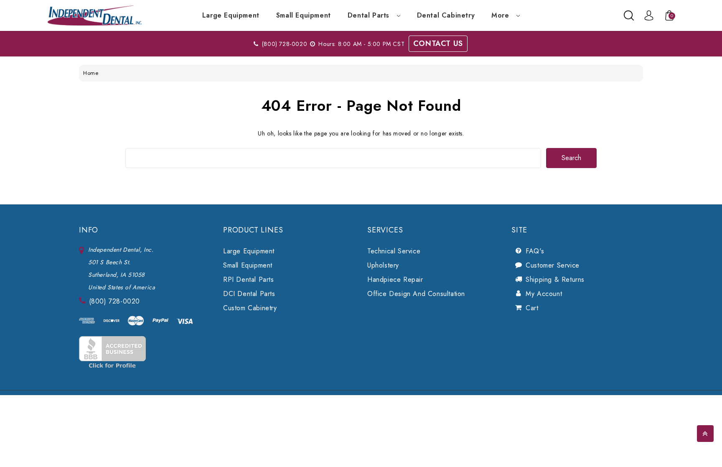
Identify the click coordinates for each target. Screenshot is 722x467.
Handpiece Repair (395, 279)
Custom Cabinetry (250, 308)
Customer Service (553, 265)
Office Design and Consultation (416, 294)
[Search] (629, 15)
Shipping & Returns (555, 279)
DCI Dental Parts (249, 294)
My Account (544, 294)
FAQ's (535, 251)
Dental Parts (370, 15)
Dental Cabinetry (446, 15)
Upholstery (383, 265)
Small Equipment (303, 15)
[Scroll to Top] (705, 433)
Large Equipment (230, 15)
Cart (532, 308)
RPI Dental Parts (248, 279)
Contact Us (438, 43)
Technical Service (393, 251)
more (501, 15)
